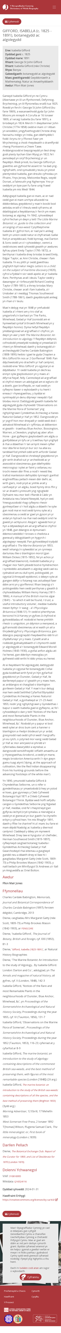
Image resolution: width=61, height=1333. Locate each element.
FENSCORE (27, 928)
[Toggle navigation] (54, 7)
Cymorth (36, 1290)
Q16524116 (20, 1181)
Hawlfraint (9, 1296)
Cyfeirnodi (13, 21)
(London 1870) (29, 1157)
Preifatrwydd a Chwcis (15, 1290)
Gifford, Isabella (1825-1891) (27, 949)
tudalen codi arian (29, 1267)
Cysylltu (35, 1296)
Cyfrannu (33, 1277)
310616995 (15, 1176)
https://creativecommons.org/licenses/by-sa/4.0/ (29, 1199)
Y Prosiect (9, 1302)
